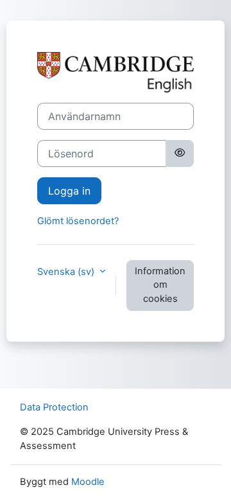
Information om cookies (160, 285)
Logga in (69, 190)
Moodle (88, 482)
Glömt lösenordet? (78, 221)
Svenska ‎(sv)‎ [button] (67, 271)
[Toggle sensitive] (180, 153)
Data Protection (54, 407)
